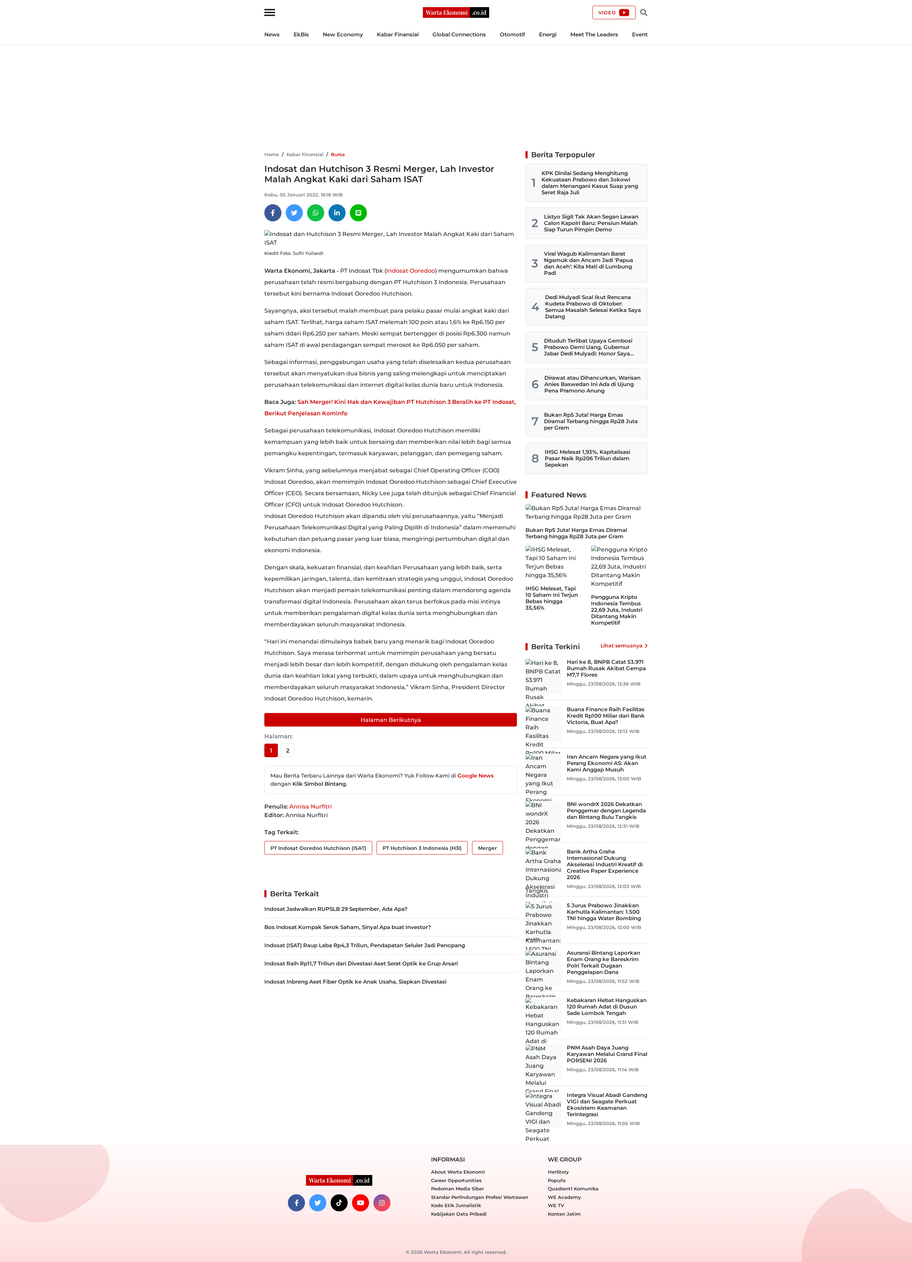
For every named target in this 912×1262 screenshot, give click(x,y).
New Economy (343, 34)
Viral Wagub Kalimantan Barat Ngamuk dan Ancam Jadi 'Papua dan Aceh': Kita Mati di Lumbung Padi (588, 263)
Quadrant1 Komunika (573, 1188)
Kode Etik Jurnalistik (456, 1205)
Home (271, 154)
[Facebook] (272, 212)
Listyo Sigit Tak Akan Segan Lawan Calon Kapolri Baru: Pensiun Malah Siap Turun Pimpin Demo (591, 223)
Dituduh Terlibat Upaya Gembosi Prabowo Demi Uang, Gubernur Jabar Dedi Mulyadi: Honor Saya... (589, 347)
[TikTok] (339, 1202)
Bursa (338, 154)
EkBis (301, 34)
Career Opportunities (456, 1180)
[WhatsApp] (315, 212)
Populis (557, 1180)
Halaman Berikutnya (391, 720)
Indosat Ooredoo (410, 270)
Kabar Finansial (398, 34)
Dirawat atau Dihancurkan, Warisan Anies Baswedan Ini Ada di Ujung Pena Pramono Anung (592, 384)
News (272, 34)
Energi (547, 34)
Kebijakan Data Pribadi (459, 1214)
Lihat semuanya (622, 645)
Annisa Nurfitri (310, 806)
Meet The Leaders (594, 34)
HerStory (558, 1172)
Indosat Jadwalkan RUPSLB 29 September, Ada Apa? (336, 909)
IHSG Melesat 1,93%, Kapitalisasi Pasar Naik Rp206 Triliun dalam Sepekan (587, 458)
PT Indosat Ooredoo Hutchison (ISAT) (318, 848)
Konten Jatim (564, 1214)
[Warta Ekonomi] (456, 12)
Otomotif (512, 34)
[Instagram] (381, 1202)
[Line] (358, 212)
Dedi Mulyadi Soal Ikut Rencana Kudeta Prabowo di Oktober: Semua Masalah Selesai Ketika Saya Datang (593, 307)
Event (640, 34)
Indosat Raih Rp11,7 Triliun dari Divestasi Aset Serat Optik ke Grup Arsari (361, 963)
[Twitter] (294, 212)
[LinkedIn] (337, 212)
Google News (475, 775)
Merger (487, 848)
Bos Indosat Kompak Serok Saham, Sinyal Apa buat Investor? (347, 927)
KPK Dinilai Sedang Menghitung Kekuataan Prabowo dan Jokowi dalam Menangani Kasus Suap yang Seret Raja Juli (590, 183)
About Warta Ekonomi (458, 1172)
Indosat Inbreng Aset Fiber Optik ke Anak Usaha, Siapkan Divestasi (355, 981)
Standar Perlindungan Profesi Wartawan (479, 1197)
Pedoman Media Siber (457, 1188)
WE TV (556, 1205)
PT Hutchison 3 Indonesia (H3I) (422, 848)
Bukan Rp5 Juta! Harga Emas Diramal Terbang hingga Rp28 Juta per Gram (591, 421)
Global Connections (459, 34)
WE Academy (564, 1197)
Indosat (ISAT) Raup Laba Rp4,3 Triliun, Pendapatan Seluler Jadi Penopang (364, 945)
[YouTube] (360, 1202)
